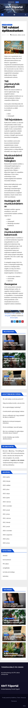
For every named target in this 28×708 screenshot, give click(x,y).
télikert (19, 35)
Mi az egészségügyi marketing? (13, 379)
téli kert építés (14, 317)
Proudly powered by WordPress (9, 697)
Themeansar (14, 701)
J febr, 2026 (8, 365)
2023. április (6, 497)
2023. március (7, 501)
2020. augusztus (7, 534)
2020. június (6, 543)
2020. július (6, 539)
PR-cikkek (10, 24)
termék (23, 35)
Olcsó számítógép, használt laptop (12, 427)
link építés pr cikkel (10, 313)
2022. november (7, 506)
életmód (4, 24)
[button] (25, 14)
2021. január (6, 526)
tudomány (5, 576)
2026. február (6, 481)
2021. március (7, 518)
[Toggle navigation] (14, 15)
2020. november (7, 530)
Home (24, 705)
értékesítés (14, 35)
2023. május (6, 493)
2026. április (6, 477)
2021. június (6, 514)
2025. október (7, 485)
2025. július (6, 489)
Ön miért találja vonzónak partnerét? (13, 344)
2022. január (6, 510)
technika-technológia (9, 572)
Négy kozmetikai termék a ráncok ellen (11, 360)
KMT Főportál (14, 7)
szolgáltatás (6, 568)
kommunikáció (7, 559)
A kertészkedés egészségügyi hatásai (13, 411)
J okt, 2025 (8, 383)
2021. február (6, 522)
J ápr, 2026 (8, 347)
